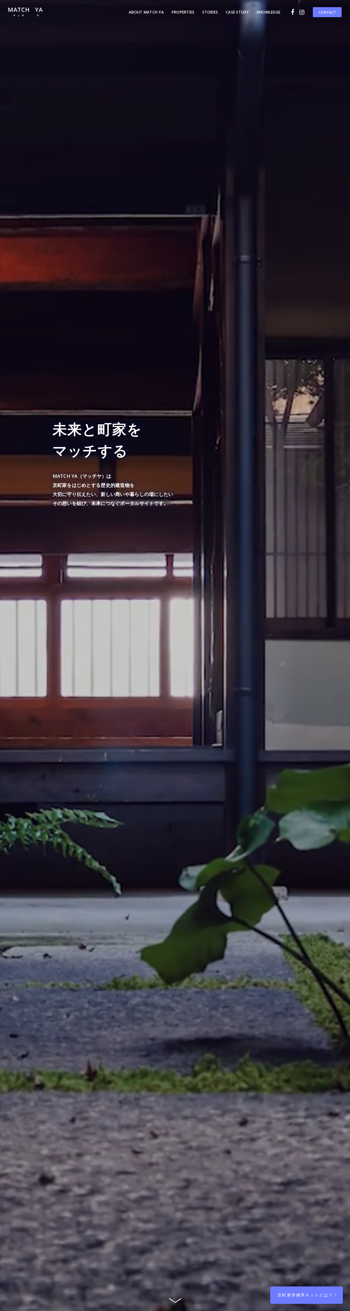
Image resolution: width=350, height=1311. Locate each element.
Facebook (294, 12)
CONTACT (327, 12)
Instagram (303, 12)
